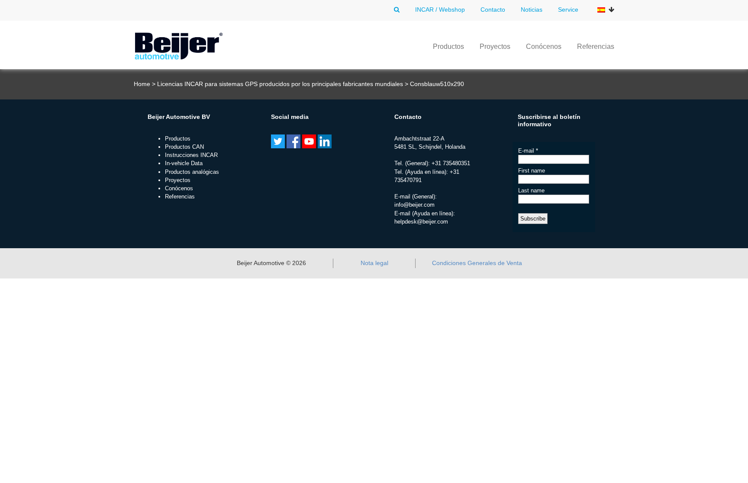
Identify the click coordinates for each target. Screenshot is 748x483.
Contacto (492, 9)
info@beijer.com (414, 205)
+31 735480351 (451, 163)
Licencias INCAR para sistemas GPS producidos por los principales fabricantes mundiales (280, 83)
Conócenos (543, 46)
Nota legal (374, 262)
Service (568, 9)
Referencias (595, 46)
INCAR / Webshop (440, 9)
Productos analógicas (192, 172)
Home (142, 83)
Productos (448, 46)
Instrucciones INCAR (191, 155)
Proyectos (495, 46)
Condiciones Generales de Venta (477, 262)
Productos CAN (184, 147)
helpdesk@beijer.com (421, 221)
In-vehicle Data (184, 163)
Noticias (531, 9)
